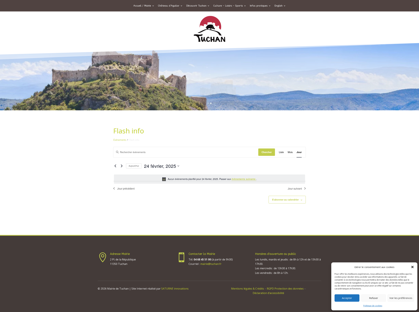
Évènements (119, 139)
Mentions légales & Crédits (247, 288)
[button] (412, 267)
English (278, 6)
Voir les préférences (400, 298)
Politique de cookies (372, 305)
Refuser (373, 298)
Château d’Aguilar (168, 6)
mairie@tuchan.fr (210, 264)
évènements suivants (244, 179)
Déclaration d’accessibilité (268, 293)
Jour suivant (295, 188)
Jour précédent (126, 188)
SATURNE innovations (175, 288)
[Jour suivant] (122, 166)
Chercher (267, 152)
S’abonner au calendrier (285, 199)
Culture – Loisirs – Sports (228, 6)
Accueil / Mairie (142, 6)
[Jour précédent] (115, 166)
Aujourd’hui (134, 165)
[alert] (209, 179)
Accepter (347, 298)
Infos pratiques (259, 6)
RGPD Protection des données (285, 288)
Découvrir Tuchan (196, 6)
